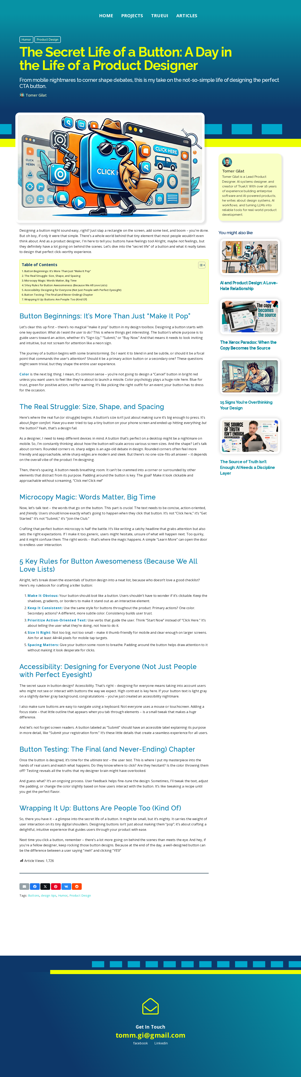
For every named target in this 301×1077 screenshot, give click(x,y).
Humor (63, 895)
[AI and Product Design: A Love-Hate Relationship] (250, 257)
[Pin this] (56, 886)
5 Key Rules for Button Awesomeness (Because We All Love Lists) (65, 285)
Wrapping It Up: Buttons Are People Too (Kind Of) (55, 299)
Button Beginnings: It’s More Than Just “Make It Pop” (57, 271)
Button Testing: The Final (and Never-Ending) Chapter (58, 294)
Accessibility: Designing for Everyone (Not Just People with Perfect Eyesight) (72, 290)
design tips (48, 895)
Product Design (80, 895)
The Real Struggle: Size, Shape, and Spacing (52, 276)
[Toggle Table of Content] (199, 265)
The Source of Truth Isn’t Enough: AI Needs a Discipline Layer (247, 467)
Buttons (33, 895)
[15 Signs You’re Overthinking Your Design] (250, 376)
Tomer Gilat (36, 95)
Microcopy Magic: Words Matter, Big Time (50, 280)
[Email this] (24, 886)
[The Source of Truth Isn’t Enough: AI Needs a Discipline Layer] (250, 436)
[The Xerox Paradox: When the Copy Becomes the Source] (250, 316)
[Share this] (35, 886)
